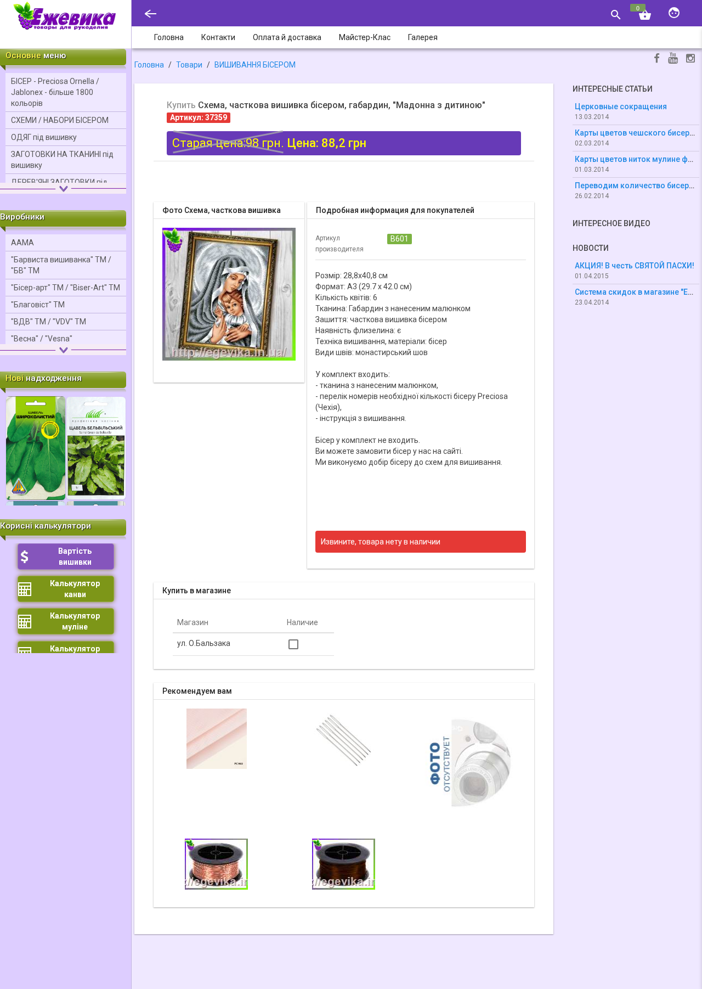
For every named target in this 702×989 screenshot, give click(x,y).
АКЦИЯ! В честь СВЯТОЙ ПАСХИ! (634, 265)
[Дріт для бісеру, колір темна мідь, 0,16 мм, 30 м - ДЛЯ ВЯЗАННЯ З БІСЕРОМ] (343, 863)
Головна (149, 64)
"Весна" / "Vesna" (41, 338)
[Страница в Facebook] (657, 59)
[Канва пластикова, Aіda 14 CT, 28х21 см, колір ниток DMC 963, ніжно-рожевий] (216, 738)
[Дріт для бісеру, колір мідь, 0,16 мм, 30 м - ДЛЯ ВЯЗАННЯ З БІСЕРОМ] (471, 761)
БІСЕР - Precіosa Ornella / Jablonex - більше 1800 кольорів (55, 92)
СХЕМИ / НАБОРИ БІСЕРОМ (60, 120)
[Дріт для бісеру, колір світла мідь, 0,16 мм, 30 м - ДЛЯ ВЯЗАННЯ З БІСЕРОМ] (216, 863)
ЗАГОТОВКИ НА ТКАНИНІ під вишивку (62, 160)
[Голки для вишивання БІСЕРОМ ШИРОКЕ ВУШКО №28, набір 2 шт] (344, 738)
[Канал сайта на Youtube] (673, 59)
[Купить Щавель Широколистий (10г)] (35, 447)
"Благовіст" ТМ (38, 304)
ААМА (22, 242)
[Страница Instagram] (690, 59)
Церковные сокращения (621, 106)
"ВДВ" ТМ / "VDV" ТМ (48, 321)
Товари (189, 64)
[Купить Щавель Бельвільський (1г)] (96, 447)
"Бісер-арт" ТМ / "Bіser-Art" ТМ (65, 287)
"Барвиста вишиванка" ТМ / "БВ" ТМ (61, 265)
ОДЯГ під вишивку (44, 137)
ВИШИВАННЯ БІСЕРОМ (255, 64)
